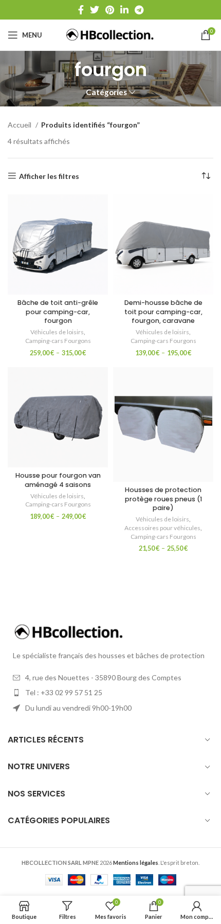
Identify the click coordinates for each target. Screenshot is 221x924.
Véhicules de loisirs (57, 332)
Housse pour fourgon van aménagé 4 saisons (58, 480)
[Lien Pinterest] (109, 9)
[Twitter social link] (94, 9)
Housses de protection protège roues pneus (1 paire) (163, 498)
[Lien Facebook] (81, 9)
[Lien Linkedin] (124, 9)
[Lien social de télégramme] (139, 9)
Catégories (106, 92)
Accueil (20, 124)
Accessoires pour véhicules (162, 528)
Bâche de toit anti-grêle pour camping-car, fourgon (57, 311)
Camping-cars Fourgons (58, 341)
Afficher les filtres (49, 176)
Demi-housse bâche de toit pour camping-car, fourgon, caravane (163, 311)
